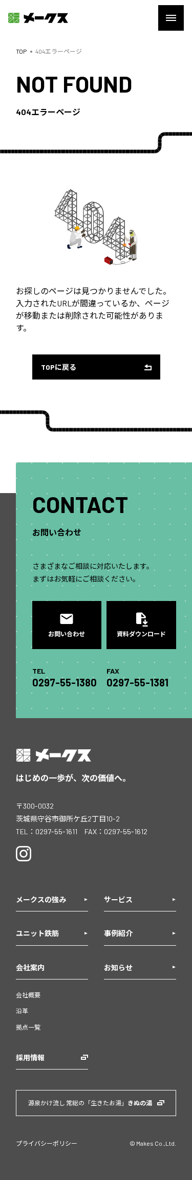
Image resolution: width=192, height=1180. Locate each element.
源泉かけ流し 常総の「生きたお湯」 (90, 1102)
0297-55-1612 (125, 831)
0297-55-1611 (56, 831)
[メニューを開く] (171, 18)
